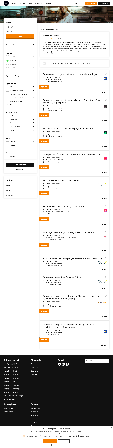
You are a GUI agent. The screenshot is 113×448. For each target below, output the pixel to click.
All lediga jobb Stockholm (12, 364)
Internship (34, 419)
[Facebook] (68, 364)
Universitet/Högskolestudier (19, 123)
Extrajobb (49, 29)
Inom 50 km (13, 64)
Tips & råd (34, 422)
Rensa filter (20, 169)
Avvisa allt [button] (63, 441)
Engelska (12, 145)
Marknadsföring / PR (16, 90)
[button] (56, 445)
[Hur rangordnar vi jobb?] (33, 45)
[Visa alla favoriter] (76, 3)
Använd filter (20, 165)
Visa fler (9, 104)
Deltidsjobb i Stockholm (11, 367)
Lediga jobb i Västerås (11, 374)
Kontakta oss (38, 3)
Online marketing (15, 87)
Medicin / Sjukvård (16, 101)
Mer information (48, 53)
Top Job (12, 156)
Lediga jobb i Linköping (11, 389)
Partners (33, 426)
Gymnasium (13, 119)
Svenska (12, 141)
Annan (12, 130)
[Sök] (81, 3)
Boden (8, 186)
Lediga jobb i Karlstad (11, 392)
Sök (20, 36)
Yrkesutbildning (15, 126)
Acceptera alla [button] (50, 441)
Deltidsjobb (34, 412)
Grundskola (13, 115)
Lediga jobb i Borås (10, 381)
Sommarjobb (35, 415)
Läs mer (75, 433)
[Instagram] (64, 364)
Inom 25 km (13, 60)
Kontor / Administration (17, 98)
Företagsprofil (8, 412)
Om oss (33, 364)
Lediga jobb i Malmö (10, 371)
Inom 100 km (14, 68)
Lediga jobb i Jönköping (11, 378)
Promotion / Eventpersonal (18, 94)
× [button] (111, 428)
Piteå (56, 29)
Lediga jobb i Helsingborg (12, 385)
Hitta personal (8, 408)
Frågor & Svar (35, 367)
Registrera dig (91, 3)
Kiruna (8, 191)
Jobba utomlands (9, 399)
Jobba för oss (35, 374)
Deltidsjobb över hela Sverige (13, 396)
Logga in (103, 3)
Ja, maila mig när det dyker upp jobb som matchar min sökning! (69, 63)
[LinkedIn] (60, 364)
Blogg (30, 3)
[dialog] (56, 437)
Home (42, 29)
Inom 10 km (13, 57)
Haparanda (10, 196)
